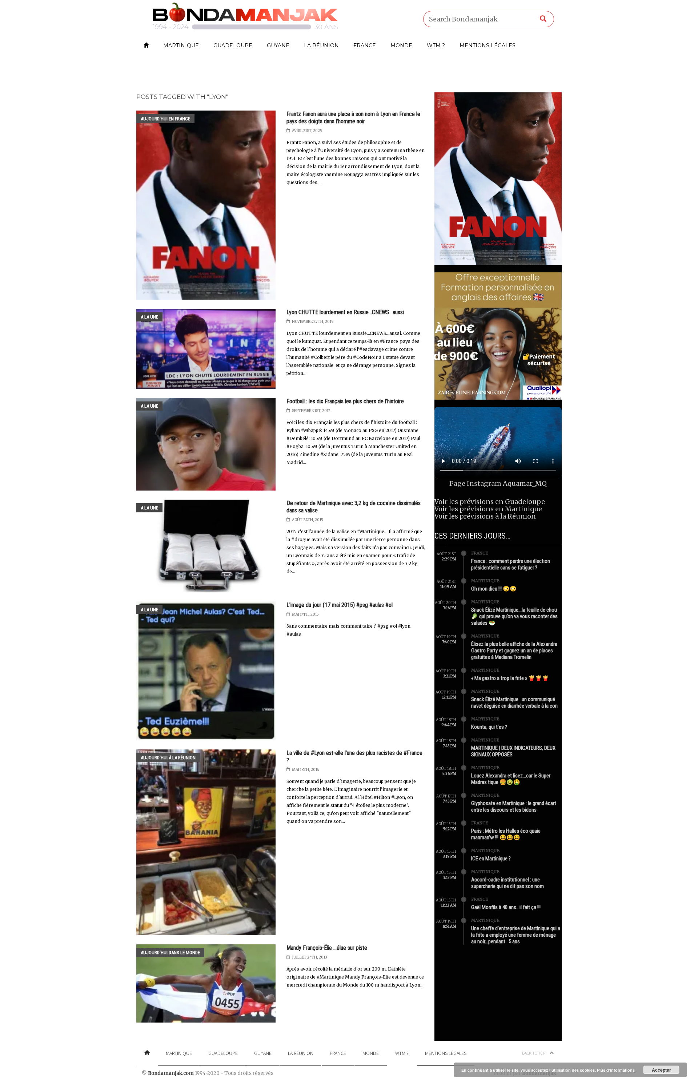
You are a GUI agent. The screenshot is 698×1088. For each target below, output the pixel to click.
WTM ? (436, 45)
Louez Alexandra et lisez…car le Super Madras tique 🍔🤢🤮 (510, 778)
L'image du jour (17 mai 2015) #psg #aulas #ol (339, 604)
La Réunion (321, 45)
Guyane (278, 45)
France (364, 45)
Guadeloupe (232, 45)
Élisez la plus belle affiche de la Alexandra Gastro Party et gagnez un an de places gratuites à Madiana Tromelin (514, 650)
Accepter (661, 1070)
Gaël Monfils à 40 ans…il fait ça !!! (506, 907)
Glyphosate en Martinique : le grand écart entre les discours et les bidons (513, 806)
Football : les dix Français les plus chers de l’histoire (345, 401)
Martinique (181, 45)
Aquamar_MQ (525, 483)
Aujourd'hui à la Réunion (168, 757)
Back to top (534, 1053)
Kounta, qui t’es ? (489, 727)
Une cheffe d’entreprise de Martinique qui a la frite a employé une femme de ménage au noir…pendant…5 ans (515, 935)
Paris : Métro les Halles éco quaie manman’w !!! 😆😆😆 (506, 834)
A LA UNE (149, 317)
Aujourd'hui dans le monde (170, 952)
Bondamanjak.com (171, 1073)
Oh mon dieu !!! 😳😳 (494, 588)
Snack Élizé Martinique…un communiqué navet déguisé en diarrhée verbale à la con (514, 702)
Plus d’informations (616, 1070)
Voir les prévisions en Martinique (488, 509)
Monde (401, 45)
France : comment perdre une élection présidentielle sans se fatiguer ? (510, 564)
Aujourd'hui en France (165, 118)
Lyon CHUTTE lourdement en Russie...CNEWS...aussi (345, 312)
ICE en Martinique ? (491, 858)
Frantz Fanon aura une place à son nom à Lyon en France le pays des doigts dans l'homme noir (353, 118)
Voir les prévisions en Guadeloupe (489, 501)
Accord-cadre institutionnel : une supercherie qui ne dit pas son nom (507, 882)
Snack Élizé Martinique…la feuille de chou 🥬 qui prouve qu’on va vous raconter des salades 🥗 (514, 616)
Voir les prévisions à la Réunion (485, 516)
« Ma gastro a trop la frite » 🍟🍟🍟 (510, 678)
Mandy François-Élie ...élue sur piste (326, 947)
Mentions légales (488, 45)
